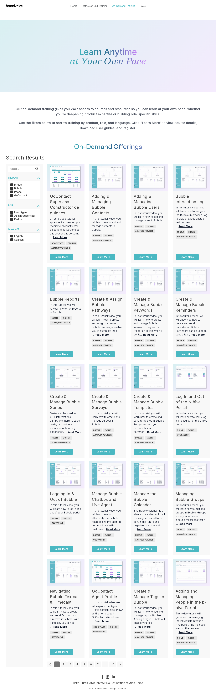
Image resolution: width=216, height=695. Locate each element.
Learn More (61, 256)
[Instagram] (107, 677)
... (58, 237)
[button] (24, 178)
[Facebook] (102, 677)
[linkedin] (113, 677)
